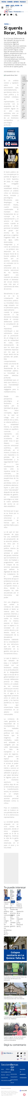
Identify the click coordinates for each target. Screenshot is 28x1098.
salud (15, 946)
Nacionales (4, 1072)
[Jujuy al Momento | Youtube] (11, 15)
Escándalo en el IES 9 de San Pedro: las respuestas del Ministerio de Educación (15, 978)
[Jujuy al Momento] (7, 1054)
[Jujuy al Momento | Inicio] (27, 1064)
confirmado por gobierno (11, 993)
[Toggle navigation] (2, 7)
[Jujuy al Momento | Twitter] (4, 15)
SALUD (12, 1082)
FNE (7, 1077)
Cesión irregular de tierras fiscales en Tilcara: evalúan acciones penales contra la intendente (15, 1038)
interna (19, 898)
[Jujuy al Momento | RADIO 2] (21, 1059)
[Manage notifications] (24, 1094)
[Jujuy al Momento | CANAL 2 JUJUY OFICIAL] (21, 1056)
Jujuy (2, 1069)
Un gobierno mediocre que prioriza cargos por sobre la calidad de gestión (13, 916)
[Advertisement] (14, 868)
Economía (10, 2)
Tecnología (8, 1080)
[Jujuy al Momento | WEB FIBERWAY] (18, 1059)
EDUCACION (13, 1074)
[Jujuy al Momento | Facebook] (1, 15)
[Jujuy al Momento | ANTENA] (25, 1056)
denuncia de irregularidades (11, 973)
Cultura (8, 1075)
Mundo (3, 1075)
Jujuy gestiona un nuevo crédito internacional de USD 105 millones (14, 997)
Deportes (16, 2)
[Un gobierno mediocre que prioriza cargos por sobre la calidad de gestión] (12, 904)
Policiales (23, 2)
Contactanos (23, 1077)
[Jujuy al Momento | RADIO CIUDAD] (25, 1059)
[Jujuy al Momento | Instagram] (8, 15)
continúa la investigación (11, 1033)
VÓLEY (6, 1013)
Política (4, 2)
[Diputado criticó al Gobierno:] (6, 900)
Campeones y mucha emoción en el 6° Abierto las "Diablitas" (15, 1017)
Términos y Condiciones (6, 1088)
